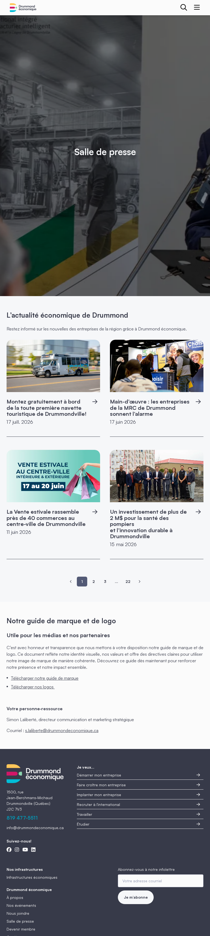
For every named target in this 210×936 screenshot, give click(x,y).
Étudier (83, 824)
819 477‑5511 (22, 818)
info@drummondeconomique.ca (35, 827)
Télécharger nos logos (33, 687)
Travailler (84, 814)
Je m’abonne (136, 897)
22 (128, 581)
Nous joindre (18, 913)
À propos (15, 897)
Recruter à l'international (98, 804)
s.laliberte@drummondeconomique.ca (61, 730)
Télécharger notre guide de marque (44, 678)
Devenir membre (21, 929)
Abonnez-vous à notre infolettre (146, 869)
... (116, 581)
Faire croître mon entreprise (101, 784)
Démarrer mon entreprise (99, 775)
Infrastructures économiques (32, 877)
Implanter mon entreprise (99, 794)
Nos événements (21, 905)
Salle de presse (20, 921)
